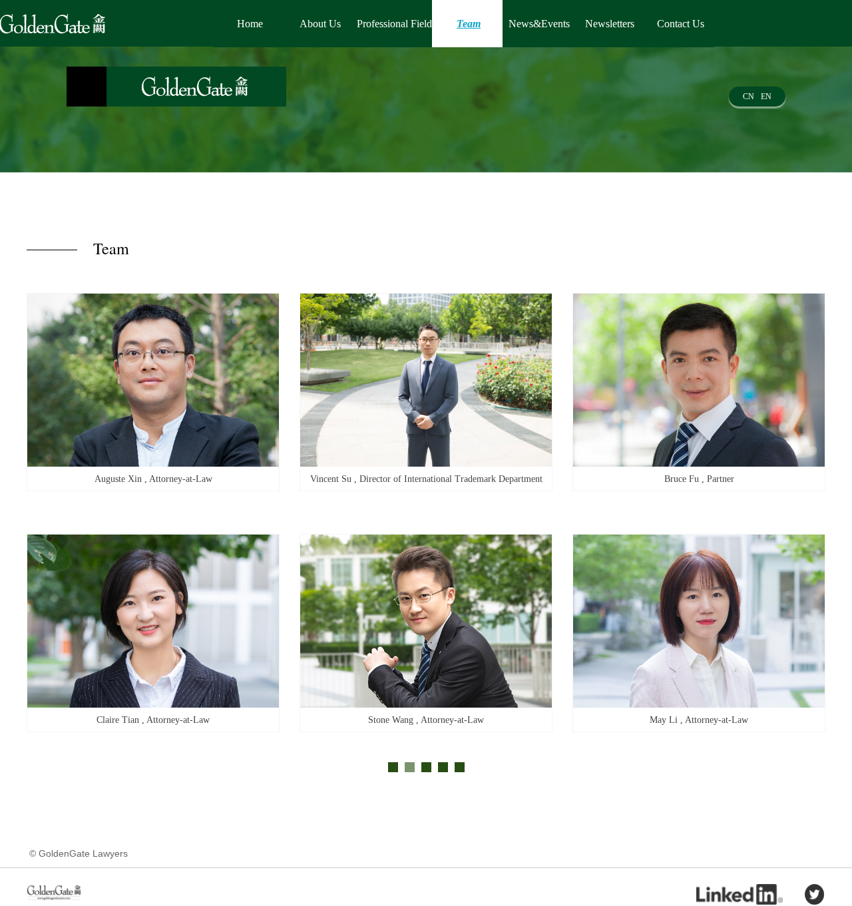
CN (748, 96)
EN (766, 96)
